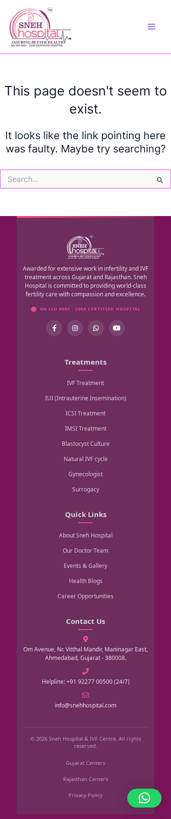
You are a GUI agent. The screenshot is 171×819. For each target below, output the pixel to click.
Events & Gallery (85, 566)
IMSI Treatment (85, 428)
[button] (144, 798)
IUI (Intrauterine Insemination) (85, 398)
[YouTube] (117, 328)
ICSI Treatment (85, 413)
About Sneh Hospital (86, 535)
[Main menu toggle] (152, 27)
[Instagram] (75, 328)
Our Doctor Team (85, 550)
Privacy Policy (85, 795)
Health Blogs (86, 581)
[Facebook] (54, 328)
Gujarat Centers (85, 762)
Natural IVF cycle (86, 459)
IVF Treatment (85, 383)
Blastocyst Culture (86, 444)
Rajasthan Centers (85, 778)
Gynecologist (85, 474)
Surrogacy (85, 489)
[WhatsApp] (96, 328)
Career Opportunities (85, 596)
